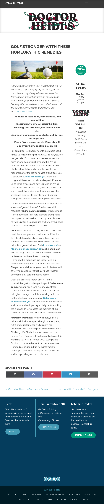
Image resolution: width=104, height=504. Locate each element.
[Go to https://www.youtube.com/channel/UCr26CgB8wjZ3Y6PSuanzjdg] (54, 479)
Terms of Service (24, 500)
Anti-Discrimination (31, 494)
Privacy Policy (90, 494)
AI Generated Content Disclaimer (72, 500)
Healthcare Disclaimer (55, 494)
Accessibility (13, 494)
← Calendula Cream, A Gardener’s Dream (26, 389)
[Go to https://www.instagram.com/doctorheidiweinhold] (58, 479)
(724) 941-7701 (14, 3)
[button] (12, 432)
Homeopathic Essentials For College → (78, 389)
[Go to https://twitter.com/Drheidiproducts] (50, 479)
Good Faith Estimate (44, 500)
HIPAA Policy (74, 494)
